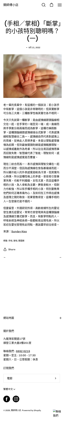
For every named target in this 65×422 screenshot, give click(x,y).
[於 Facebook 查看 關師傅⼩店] (6, 399)
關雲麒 (21, 241)
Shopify (37, 410)
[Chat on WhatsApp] (58, 415)
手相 (10, 241)
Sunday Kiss (19, 231)
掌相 (15, 241)
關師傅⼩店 (10, 5)
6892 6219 (23, 351)
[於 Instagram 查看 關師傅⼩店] (16, 399)
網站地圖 (8, 318)
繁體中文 (8, 389)
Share (11, 249)
